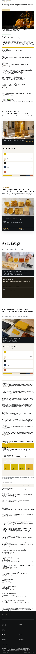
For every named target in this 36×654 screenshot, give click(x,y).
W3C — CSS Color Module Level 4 (8, 575)
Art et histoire (26, 650)
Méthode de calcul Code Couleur (7, 579)
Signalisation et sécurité (19, 649)
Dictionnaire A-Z (4, 625)
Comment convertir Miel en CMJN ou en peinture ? (11, 558)
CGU (31, 652)
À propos (20, 635)
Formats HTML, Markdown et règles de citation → (10, 567)
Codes (6, 30)
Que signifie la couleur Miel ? (8, 557)
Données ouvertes (4, 639)
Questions (14, 31)
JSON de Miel (4, 593)
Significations (15, 30)
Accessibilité (11, 31)
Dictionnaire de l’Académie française (8, 582)
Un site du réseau (5, 620)
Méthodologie (3, 635)
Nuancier (8, 30)
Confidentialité (29, 652)
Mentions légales (25, 652)
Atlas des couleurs (4, 624)
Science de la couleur (20, 650)
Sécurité (33, 652)
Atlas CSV (8, 593)
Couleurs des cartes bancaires (10, 649)
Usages (18, 30)
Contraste (20, 625)
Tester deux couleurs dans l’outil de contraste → (10, 453)
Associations (6, 31)
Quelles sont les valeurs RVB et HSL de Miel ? (10, 554)
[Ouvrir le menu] (33, 2)
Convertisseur (20, 624)
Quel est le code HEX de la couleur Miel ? (10, 553)
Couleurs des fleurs (13, 647)
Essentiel (3, 30)
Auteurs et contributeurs (21, 639)
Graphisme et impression (12, 650)
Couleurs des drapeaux (6, 647)
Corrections (3, 640)
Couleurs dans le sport (22, 550)
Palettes (3, 629)
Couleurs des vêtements (15, 648)
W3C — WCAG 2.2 (5, 576)
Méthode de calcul (13, 593)
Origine (11, 30)
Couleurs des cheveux (7, 648)
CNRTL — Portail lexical (6, 581)
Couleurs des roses (19, 647)
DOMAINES (6, 650)
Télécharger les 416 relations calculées (8, 610)
